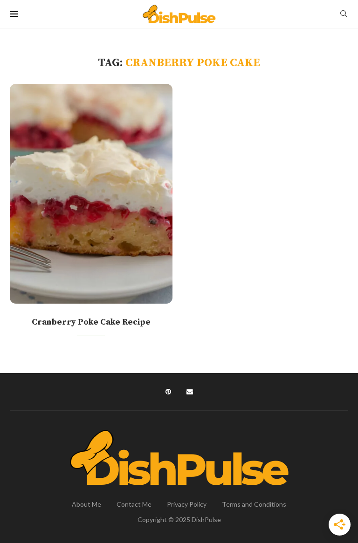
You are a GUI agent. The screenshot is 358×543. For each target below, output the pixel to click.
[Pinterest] (168, 391)
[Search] (343, 14)
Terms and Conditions (254, 504)
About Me (86, 504)
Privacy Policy (187, 504)
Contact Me (134, 504)
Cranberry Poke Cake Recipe (91, 322)
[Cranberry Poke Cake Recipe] (91, 194)
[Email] (189, 391)
